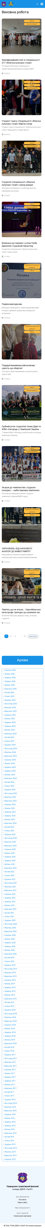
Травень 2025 (9, 726)
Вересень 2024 (10, 756)
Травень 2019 (9, 991)
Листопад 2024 (10, 748)
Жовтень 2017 (10, 1062)
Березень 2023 (10, 823)
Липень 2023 (9, 808)
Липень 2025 (9, 719)
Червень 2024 (10, 767)
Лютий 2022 (9, 872)
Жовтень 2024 (10, 752)
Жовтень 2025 (10, 707)
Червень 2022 (10, 857)
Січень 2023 (9, 831)
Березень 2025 (10, 734)
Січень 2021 (9, 916)
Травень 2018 (9, 1036)
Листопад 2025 (10, 704)
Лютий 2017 (9, 1092)
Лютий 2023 (9, 827)
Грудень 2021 (9, 879)
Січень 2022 (9, 875)
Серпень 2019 (10, 980)
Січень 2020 (9, 961)
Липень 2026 (9, 674)
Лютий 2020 (9, 958)
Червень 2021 (10, 898)
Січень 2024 (9, 786)
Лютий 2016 (9, 1137)
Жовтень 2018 (10, 1017)
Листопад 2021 (10, 883)
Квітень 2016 (9, 1129)
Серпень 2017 (10, 1070)
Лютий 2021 (9, 913)
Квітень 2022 (9, 864)
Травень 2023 (9, 816)
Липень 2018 (9, 1028)
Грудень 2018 (9, 1010)
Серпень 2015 (10, 1159)
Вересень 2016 (10, 1111)
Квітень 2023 (9, 819)
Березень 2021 (10, 909)
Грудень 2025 (9, 700)
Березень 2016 (10, 1133)
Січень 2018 (9, 1051)
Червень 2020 (10, 943)
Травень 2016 (9, 1126)
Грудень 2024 (9, 745)
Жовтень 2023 (10, 797)
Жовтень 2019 (10, 973)
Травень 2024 (9, 771)
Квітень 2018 (9, 1040)
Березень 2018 (10, 1043)
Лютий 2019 (9, 1002)
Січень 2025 (9, 741)
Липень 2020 (9, 939)
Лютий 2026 (9, 692)
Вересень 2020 (10, 931)
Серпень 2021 (10, 894)
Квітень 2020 (9, 950)
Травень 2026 (9, 681)
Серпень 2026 (10, 670)
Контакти (22, 1200)
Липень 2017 (9, 1073)
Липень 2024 (9, 763)
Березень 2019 (10, 999)
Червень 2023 (10, 812)
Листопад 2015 (10, 1148)
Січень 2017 (9, 1096)
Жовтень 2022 (10, 842)
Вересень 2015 (10, 1155)
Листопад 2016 (10, 1103)
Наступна (33, 636)
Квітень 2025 (9, 730)
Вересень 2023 (10, 801)
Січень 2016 (9, 1141)
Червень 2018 (10, 1032)
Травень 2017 (9, 1081)
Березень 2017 (10, 1088)
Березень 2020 (10, 954)
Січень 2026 (9, 696)
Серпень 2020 (10, 935)
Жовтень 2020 (10, 928)
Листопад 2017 (10, 1058)
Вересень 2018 (10, 1021)
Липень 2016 (9, 1118)
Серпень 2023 (10, 804)
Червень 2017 (10, 1077)
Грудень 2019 (9, 965)
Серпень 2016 (10, 1114)
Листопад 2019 (10, 969)
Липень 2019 (9, 984)
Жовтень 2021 (10, 887)
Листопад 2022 (10, 838)
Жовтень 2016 (10, 1107)
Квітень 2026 (9, 685)
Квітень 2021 (9, 905)
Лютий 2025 (9, 737)
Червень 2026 (10, 678)
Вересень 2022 (10, 846)
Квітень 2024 (9, 775)
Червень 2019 (10, 987)
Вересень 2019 (10, 976)
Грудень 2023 (9, 790)
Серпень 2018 (10, 1025)
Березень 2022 (10, 868)
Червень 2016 (10, 1122)
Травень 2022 (9, 861)
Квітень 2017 (9, 1085)
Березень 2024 (10, 778)
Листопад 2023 (10, 793)
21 (25, 636)
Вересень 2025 (10, 711)
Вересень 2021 (10, 890)
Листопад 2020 (10, 924)
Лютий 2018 (9, 1047)
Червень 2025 (10, 722)
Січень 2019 (9, 1006)
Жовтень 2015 (10, 1152)
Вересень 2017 (10, 1066)
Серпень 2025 (10, 715)
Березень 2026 (10, 689)
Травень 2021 (9, 902)
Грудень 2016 (9, 1099)
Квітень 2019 (9, 995)
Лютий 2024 (9, 782)
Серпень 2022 (10, 849)
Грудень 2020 (9, 920)
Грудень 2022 (9, 834)
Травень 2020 (9, 946)
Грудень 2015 (9, 1144)
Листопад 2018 (10, 1014)
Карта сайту (22, 1202)
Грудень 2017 (9, 1055)
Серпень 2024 (10, 760)
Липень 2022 (9, 853)
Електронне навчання (22, 1216)
